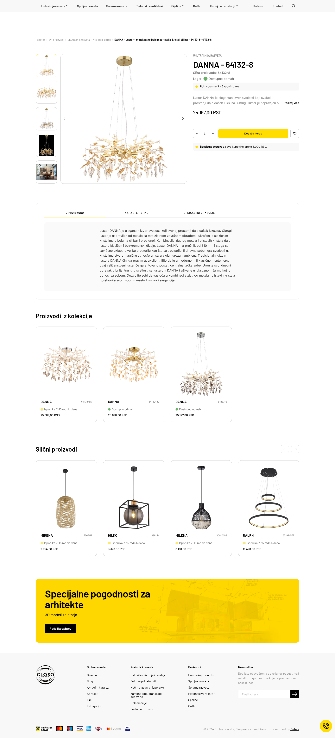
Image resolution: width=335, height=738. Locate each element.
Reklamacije (138, 702)
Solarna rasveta (198, 687)
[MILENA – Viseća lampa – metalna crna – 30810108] (201, 498)
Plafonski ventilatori (201, 693)
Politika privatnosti (143, 681)
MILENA (181, 535)
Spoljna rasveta (198, 681)
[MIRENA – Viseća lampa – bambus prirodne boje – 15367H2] (66, 498)
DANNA (46, 402)
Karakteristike (136, 212)
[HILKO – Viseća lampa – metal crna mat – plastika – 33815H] (134, 498)
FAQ (89, 699)
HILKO (112, 535)
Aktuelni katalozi (98, 687)
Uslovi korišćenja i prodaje (148, 675)
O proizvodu (75, 212)
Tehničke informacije (198, 212)
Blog (90, 681)
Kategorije (94, 706)
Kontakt (92, 693)
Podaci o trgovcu (141, 709)
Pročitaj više (291, 102)
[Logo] (45, 675)
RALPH (248, 535)
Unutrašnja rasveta (207, 55)
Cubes (294, 729)
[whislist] (294, 133)
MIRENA (47, 535)
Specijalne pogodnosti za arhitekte (97, 598)
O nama (92, 675)
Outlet (192, 706)
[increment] (197, 133)
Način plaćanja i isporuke (147, 687)
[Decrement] (213, 133)
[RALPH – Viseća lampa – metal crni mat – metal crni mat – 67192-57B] (268, 498)
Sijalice (193, 699)
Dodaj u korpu (253, 133)
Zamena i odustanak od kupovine (146, 695)
